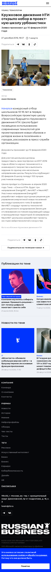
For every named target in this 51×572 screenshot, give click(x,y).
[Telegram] (3, 513)
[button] (48, 3)
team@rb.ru (7, 506)
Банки (4, 457)
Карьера (5, 466)
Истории (5, 413)
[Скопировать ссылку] (34, 44)
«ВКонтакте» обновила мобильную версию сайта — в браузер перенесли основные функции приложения (16, 362)
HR (2, 480)
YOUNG (4, 10)
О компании (7, 392)
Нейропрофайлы (10, 422)
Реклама (5, 448)
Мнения (5, 418)
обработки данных (37, 555)
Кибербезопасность (12, 471)
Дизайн (5, 475)
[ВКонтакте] (9, 513)
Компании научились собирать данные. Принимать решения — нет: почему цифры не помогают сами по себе (17, 303)
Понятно (25, 566)
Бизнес (5, 462)
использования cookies (13, 555)
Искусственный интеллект (15, 452)
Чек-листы (6, 432)
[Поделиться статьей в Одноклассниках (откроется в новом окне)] (29, 44)
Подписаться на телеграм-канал (24, 248)
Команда (6, 388)
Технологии (15, 10)
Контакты (6, 397)
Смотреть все (8, 486)
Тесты (4, 436)
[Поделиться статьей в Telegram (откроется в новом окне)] (17, 44)
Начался (6, 108)
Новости (5, 408)
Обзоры (5, 427)
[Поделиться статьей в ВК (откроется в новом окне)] (23, 44)
